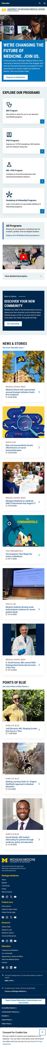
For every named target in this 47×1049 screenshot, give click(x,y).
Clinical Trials (6, 927)
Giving (4, 889)
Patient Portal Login (8, 912)
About (4, 880)
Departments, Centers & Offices (12, 956)
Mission (4, 883)
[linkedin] (11, 941)
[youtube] (15, 897)
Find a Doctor (6, 906)
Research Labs (7, 930)
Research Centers (8, 933)
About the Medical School (10, 959)
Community (6, 886)
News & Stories (7, 892)
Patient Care (7, 902)
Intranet (4, 962)
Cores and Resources (9, 936)
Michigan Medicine (10, 875)
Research (6, 922)
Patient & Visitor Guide (9, 909)
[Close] (42, 1032)
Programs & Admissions (10, 950)
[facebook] (3, 897)
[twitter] (11, 897)
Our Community (7, 953)
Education (6, 946)
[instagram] (7, 897)
